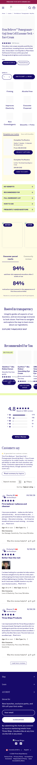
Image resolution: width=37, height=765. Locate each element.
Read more (10, 524)
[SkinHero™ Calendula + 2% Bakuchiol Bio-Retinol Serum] (8, 147)
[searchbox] (10, 482)
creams (10, 13)
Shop (4, 676)
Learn (4, 684)
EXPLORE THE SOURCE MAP (14, 329)
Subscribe (18, 720)
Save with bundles (27, 134)
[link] (10, 43)
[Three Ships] (18, 8)
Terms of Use (8, 756)
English (26, 750)
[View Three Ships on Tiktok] (20, 743)
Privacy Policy (18, 756)
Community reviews (28, 258)
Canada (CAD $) (14, 750)
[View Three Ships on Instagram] (16, 743)
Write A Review (20, 437)
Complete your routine (11, 134)
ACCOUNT (6, 692)
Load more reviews (18, 663)
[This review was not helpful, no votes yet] (33, 541)
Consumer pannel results (10, 258)
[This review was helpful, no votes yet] (29, 541)
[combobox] (26, 487)
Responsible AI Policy (20, 758)
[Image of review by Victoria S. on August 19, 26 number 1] (6, 565)
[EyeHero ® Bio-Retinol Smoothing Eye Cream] (8, 166)
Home (3, 13)
